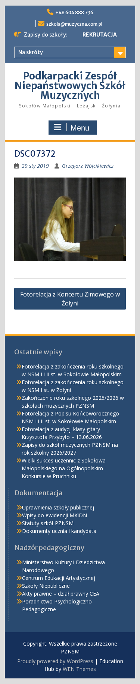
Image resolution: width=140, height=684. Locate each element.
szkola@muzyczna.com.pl (74, 24)
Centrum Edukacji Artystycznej (58, 577)
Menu (80, 128)
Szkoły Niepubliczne (46, 585)
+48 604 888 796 (74, 12)
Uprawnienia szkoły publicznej (58, 507)
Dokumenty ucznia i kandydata (59, 530)
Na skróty (30, 52)
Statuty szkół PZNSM (48, 523)
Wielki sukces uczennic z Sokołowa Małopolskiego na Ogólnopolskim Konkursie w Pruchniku (64, 468)
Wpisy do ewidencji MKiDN (54, 515)
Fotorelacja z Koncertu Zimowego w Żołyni (70, 298)
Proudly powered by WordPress (55, 661)
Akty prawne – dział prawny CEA (60, 593)
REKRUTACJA (100, 34)
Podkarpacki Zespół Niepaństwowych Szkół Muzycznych (70, 85)
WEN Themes (79, 668)
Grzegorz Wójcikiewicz (87, 165)
